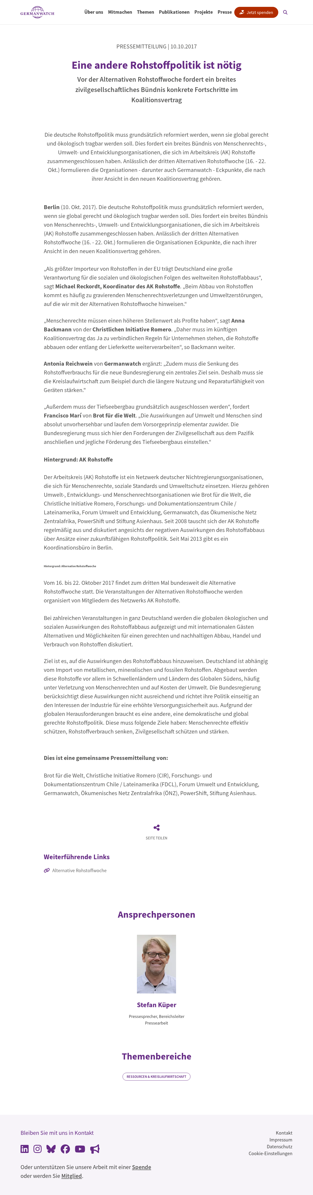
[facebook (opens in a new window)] (65, 1150)
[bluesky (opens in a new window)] (51, 1150)
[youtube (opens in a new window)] (80, 1150)
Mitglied (71, 1176)
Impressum (280, 1140)
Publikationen (174, 12)
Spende (141, 1167)
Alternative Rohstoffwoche (79, 870)
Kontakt (284, 1133)
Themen (145, 12)
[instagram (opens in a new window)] (38, 1150)
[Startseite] (37, 12)
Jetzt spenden (260, 12)
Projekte (203, 12)
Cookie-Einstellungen (270, 1153)
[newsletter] (95, 1150)
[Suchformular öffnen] (285, 12)
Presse (225, 12)
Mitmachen (120, 12)
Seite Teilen (156, 837)
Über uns (93, 12)
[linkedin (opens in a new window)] (25, 1150)
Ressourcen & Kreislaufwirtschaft (156, 1076)
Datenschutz (279, 1146)
